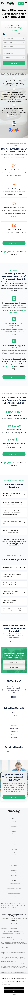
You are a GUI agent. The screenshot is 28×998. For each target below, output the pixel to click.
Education (14, 844)
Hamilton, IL (14, 725)
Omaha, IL (14, 734)
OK (3, 907)
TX (12, 907)
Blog (14, 852)
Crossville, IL (14, 716)
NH (19, 905)
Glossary (14, 854)
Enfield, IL (14, 719)
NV (24, 905)
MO (10, 905)
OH (1, 907)
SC (8, 907)
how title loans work (21, 156)
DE (14, 903)
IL (22, 903)
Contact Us (14, 831)
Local (14, 847)
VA (15, 907)
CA (10, 903)
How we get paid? (14, 826)
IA (19, 903)
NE (17, 905)
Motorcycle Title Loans (14, 867)
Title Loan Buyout (14, 875)
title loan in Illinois (19, 285)
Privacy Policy (5, 918)
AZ (9, 903)
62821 (7, 752)
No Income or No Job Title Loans (14, 891)
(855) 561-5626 (9, 252)
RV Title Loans (14, 865)
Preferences (14, 994)
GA (17, 903)
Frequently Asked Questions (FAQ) (14, 888)
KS (25, 903)
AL (5, 903)
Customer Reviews (14, 823)
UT (13, 907)
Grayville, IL (14, 722)
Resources (14, 842)
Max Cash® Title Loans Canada (14, 828)
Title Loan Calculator (14, 886)
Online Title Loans (14, 862)
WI (18, 907)
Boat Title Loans (14, 870)
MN (8, 905)
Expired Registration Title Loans (14, 893)
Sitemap (14, 833)
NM (22, 905)
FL (16, 903)
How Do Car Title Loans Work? (14, 883)
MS (12, 905)
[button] (14, 494)
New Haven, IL (14, 728)
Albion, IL (14, 712)
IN (23, 903)
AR (7, 903)
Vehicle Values (14, 849)
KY (1, 905)
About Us (14, 821)
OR (5, 907)
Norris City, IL (14, 731)
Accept (14, 988)
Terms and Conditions (15, 918)
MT (14, 905)
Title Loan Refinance (14, 872)
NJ (21, 905)
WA (17, 907)
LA (3, 905)
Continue (14, 63)
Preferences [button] (7, 984)
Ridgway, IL (14, 737)
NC (15, 905)
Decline (14, 991)
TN (10, 907)
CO (12, 903)
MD (5, 905)
